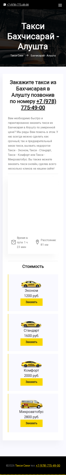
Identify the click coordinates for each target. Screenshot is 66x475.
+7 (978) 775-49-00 (18, 4)
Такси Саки (22, 465)
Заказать (31, 302)
